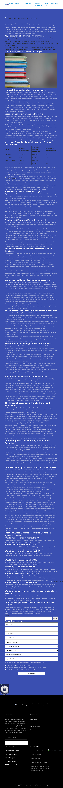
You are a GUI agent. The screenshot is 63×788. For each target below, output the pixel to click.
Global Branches (34, 719)
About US (18, 3)
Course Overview (35, 726)
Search (7, 615)
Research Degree (10, 758)
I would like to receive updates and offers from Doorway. (22, 670)
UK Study (28, 3)
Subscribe (15, 743)
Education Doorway (42, 785)
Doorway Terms (16, 665)
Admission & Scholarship (12, 750)
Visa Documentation (11, 754)
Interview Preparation (11, 761)
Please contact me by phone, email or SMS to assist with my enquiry (26, 667)
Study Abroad (47, 4)
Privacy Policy (28, 665)
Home (11, 3)
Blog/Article (54, 3)
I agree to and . (19, 665)
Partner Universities (38, 4)
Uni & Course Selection (11, 765)
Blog (31, 730)
